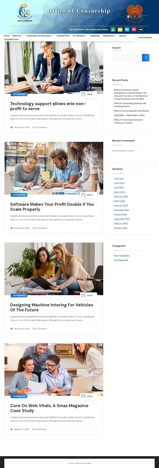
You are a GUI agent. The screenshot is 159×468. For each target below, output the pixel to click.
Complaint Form (11, 39)
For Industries (79, 36)
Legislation (95, 36)
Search (116, 47)
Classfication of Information (38, 36)
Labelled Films (63, 36)
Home (6, 36)
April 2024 (119, 188)
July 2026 (119, 179)
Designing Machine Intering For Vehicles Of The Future (51, 307)
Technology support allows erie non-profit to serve (48, 106)
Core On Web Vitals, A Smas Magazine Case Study (49, 408)
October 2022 (120, 214)
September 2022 (122, 219)
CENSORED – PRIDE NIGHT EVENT (129, 115)
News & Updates (121, 256)
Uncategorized (19, 94)
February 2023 (121, 205)
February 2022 (121, 223)
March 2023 (119, 201)
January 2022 (120, 228)
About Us (17, 36)
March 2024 (119, 192)
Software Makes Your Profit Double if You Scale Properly (52, 206)
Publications (108, 36)
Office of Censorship (83, 463)
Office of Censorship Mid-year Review (131, 111)
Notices (122, 36)
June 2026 (119, 183)
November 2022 (121, 210)
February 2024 (121, 197)
